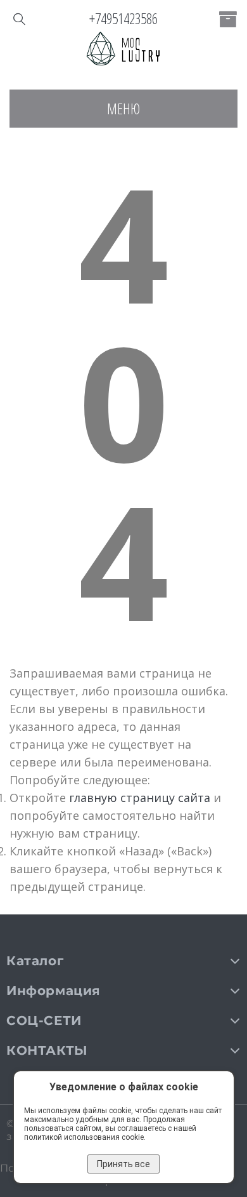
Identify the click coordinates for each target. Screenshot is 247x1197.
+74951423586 (123, 18)
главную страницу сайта (139, 797)
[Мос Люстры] (123, 49)
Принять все (123, 1164)
